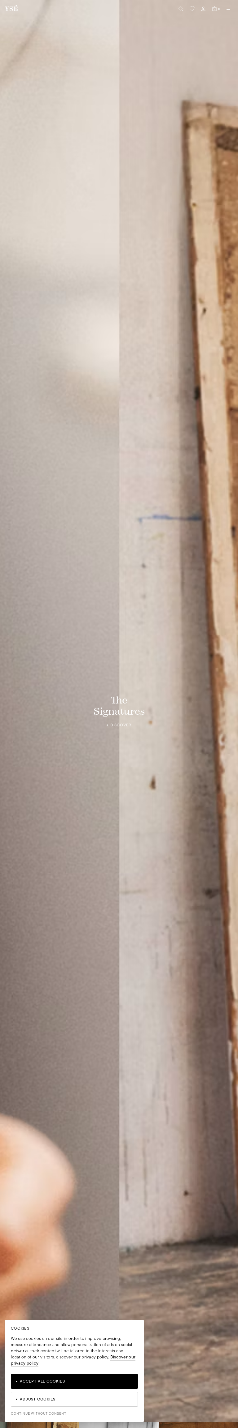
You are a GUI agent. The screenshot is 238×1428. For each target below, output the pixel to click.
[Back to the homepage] (11, 8)
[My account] (203, 9)
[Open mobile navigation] (228, 9)
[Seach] (181, 9)
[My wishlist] (192, 9)
